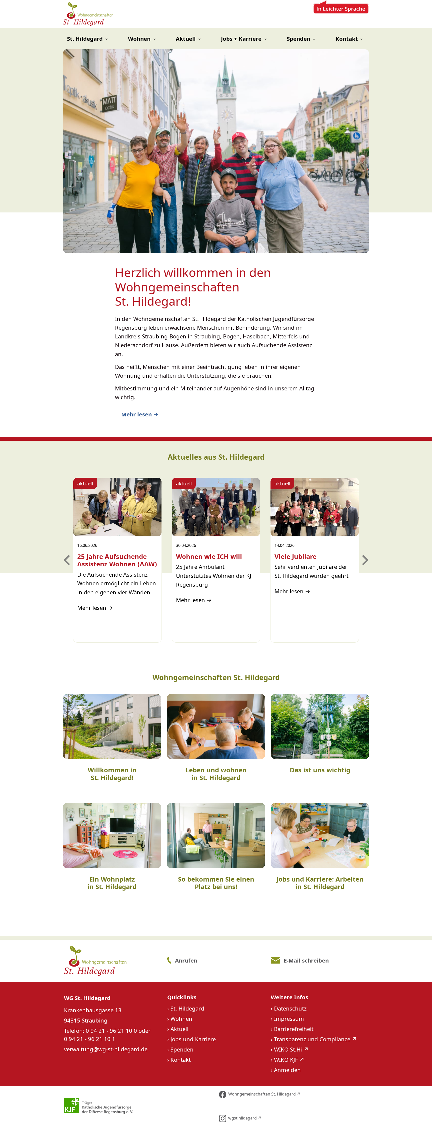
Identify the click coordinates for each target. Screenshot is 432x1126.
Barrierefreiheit (294, 1029)
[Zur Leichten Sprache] (341, 14)
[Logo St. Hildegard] (112, 961)
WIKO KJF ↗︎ (289, 1059)
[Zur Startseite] (88, 14)
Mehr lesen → (139, 414)
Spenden (182, 1049)
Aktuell (179, 1029)
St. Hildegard (187, 1008)
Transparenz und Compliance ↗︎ (315, 1039)
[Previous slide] (67, 560)
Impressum (289, 1018)
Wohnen (181, 1018)
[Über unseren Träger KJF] (138, 1106)
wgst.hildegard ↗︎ (245, 1118)
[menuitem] (87, 38)
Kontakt (180, 1059)
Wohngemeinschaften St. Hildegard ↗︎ (264, 1094)
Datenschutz (290, 1008)
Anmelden (287, 1070)
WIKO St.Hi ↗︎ (291, 1049)
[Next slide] (364, 560)
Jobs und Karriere (193, 1039)
